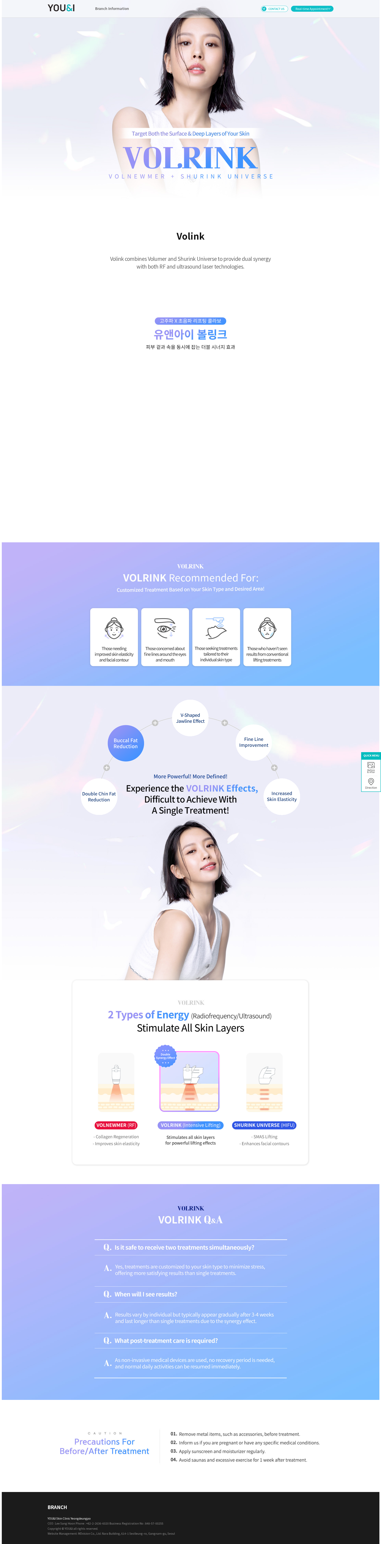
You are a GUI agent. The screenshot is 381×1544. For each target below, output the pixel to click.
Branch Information (112, 8)
